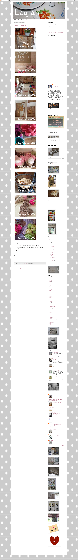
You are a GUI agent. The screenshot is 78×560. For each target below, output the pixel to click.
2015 (50, 242)
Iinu (49, 418)
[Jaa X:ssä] (30, 263)
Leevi (49, 302)
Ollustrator (42, 553)
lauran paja (50, 301)
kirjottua (50, 292)
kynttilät (50, 298)
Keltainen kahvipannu (52, 401)
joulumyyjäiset (51, 289)
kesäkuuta (51, 251)
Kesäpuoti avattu (20, 25)
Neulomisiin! (54, 419)
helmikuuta (52, 258)
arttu (49, 279)
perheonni (50, 308)
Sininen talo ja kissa (23, 19)
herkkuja (50, 284)
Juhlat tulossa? (54, 408)
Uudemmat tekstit (17, 267)
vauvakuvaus (51, 322)
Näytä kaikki (62, 445)
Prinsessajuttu (51, 407)
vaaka (50, 318)
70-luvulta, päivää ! (52, 434)
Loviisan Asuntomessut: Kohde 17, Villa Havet (57, 414)
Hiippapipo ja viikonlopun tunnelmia (56, 359)
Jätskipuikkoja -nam (55, 370)
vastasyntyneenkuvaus (52, 319)
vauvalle (50, 323)
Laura (54, 84)
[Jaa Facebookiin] (31, 263)
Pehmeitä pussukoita (55, 352)
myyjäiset (50, 303)
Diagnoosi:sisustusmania (53, 394)
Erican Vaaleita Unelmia (53, 429)
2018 (50, 237)
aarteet (50, 276)
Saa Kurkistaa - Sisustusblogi (53, 412)
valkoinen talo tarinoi (52, 440)
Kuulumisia (54, 441)
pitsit (49, 310)
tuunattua (50, 317)
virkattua (50, 324)
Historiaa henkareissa (55, 435)
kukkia (50, 296)
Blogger (51, 553)
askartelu (50, 280)
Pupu (49, 311)
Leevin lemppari (55, 376)
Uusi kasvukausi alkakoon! (56, 402)
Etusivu (29, 267)
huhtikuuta (51, 255)
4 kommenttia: (25, 263)
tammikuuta (52, 260)
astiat (50, 281)
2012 (50, 263)
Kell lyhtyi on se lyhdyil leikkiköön (56, 395)
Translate (55, 163)
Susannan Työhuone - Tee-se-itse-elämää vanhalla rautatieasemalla (55, 400)
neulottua (50, 305)
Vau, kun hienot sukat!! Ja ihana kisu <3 (55, 26)
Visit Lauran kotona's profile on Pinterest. (54, 61)
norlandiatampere (52, 306)
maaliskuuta (52, 257)
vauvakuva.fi (51, 321)
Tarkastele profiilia (55, 86)
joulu (49, 287)
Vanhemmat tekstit (42, 267)
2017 (50, 239)
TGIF (53, 430)
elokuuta (51, 249)
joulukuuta (51, 245)
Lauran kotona (16, 19)
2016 (50, 240)
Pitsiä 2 (53, 364)
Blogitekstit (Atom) (19, 268)
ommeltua (50, 307)
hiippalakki (50, 285)
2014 (50, 243)
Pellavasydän (51, 423)
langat (50, 300)
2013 (50, 262)
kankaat (50, 290)
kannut (50, 291)
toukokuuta (52, 254)
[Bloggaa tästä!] (29, 263)
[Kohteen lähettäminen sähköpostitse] (28, 263)
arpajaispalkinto (51, 278)
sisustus (50, 315)
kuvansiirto (50, 297)
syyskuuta (51, 248)
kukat (50, 295)
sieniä (50, 313)
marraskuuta (52, 246)
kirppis (50, 294)
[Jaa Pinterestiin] (32, 263)
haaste (50, 282)
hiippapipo (50, 286)
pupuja (50, 312)
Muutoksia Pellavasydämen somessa (56, 425)
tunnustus (50, 316)
